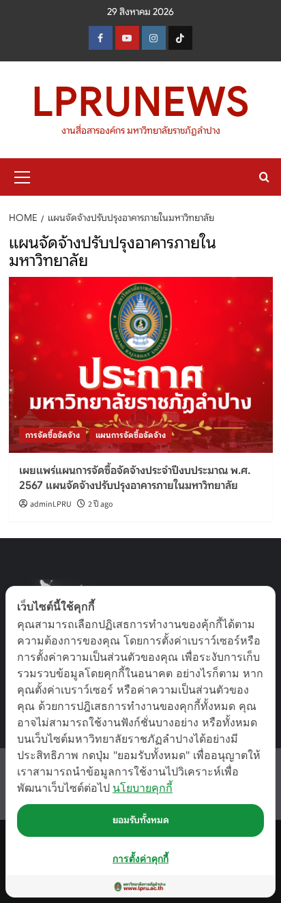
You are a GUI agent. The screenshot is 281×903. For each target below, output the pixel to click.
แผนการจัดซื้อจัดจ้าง (130, 435)
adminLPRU (51, 504)
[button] (22, 175)
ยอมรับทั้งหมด (141, 820)
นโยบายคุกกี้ (143, 788)
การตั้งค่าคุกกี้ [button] (140, 858)
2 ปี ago (100, 504)
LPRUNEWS (140, 102)
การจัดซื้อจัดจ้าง (52, 435)
